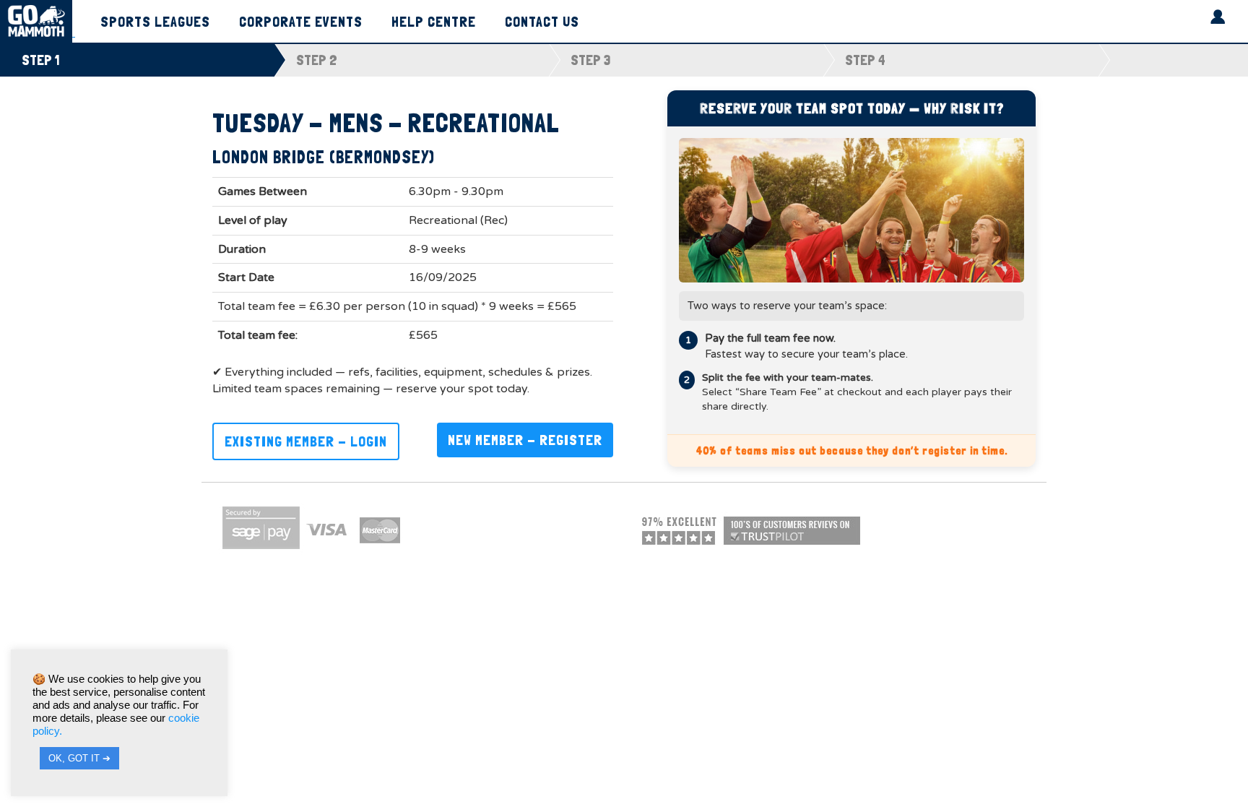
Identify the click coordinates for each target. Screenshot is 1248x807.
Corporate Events (301, 22)
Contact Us (542, 22)
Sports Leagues (155, 22)
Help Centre (433, 22)
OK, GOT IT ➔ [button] (79, 758)
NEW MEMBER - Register (525, 440)
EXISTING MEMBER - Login (306, 441)
